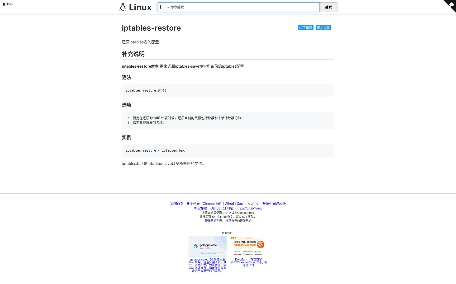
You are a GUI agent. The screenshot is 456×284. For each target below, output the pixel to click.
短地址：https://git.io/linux (242, 208)
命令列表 (193, 203)
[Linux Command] (135, 7)
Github (215, 208)
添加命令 (177, 203)
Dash (241, 203)
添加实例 (323, 27)
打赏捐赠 (201, 208)
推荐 (228, 221)
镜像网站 (210, 221)
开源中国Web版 (274, 203)
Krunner (253, 203)
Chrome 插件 (212, 203)
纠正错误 (305, 27)
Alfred (229, 203)
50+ (244, 216)
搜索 (328, 7)
